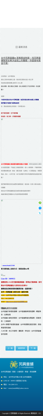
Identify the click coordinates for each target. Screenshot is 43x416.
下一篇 (33, 348)
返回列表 (21, 348)
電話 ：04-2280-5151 (11, 384)
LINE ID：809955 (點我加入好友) (15, 381)
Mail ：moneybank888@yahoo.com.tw (16, 388)
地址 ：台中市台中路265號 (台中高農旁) (18, 377)
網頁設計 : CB (36, 413)
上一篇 (10, 348)
